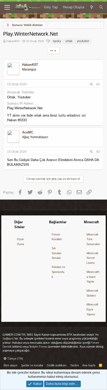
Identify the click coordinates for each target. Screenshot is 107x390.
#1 (98, 84)
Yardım (74, 365)
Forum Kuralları (57, 237)
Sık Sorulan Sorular (56, 253)
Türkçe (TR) (14, 358)
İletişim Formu (38, 346)
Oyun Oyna (20, 242)
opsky (57, 41)
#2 (98, 152)
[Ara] (101, 7)
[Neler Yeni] (92, 7)
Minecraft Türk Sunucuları (93, 239)
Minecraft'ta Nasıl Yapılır (92, 276)
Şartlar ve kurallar (32, 365)
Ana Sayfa (88, 365)
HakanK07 (13, 41)
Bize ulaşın (10, 365)
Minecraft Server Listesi (92, 258)
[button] (7, 7)
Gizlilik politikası (56, 365)
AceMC (27, 132)
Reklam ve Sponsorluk (58, 271)
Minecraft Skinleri (92, 293)
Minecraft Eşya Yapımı (92, 309)
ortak (68, 41)
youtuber (83, 41)
